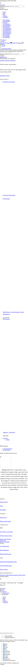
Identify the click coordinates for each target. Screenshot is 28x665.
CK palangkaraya (7, 29)
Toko (5, 57)
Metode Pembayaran (5, 554)
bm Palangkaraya (7, 25)
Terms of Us (3, 517)
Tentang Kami (4, 502)
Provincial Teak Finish (9, 195)
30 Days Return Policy (6, 535)
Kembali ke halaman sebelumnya (8, 60)
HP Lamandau (6, 26)
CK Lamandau (6, 24)
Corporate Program (7, 448)
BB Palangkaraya (7, 33)
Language (5, 438)
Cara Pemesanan (4, 546)
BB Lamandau (6, 21)
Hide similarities (8, 636)
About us (5, 16)
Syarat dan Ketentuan (6, 565)
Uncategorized (6, 37)
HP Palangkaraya (7, 32)
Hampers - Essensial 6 (9, 432)
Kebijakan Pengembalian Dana (8, 561)
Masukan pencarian (4, 6)
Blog (4, 14)
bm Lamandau (6, 34)
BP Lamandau (6, 36)
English (8, 439)
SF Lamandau (6, 20)
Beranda (2, 57)
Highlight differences (9, 637)
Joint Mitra (3, 509)
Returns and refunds (5, 521)
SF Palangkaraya (7, 30)
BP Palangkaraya (7, 28)
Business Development (5, 539)
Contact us (5, 17)
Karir (1, 506)
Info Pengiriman (4, 550)
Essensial (5, 22)
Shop (4, 13)
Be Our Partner (6, 450)
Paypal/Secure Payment (6, 532)
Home (4, 12)
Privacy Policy (4, 569)
